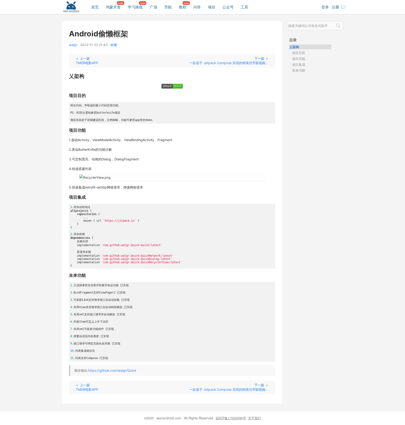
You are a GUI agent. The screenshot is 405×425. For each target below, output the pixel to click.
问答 (197, 7)
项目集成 (298, 64)
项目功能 (298, 58)
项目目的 (298, 52)
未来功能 (298, 70)
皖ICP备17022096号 (231, 418)
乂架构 (294, 46)
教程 (182, 7)
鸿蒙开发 (113, 7)
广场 (153, 7)
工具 (244, 7)
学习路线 (135, 7)
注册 (335, 7)
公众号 (228, 7)
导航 (168, 7)
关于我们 (254, 418)
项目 (211, 7)
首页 (95, 7)
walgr (73, 45)
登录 (325, 7)
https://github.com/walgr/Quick (112, 370)
